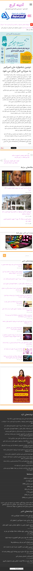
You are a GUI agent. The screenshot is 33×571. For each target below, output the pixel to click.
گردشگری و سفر (29, 497)
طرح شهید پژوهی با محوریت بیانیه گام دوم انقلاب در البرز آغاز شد (20, 155)
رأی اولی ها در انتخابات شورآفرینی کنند (22, 516)
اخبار (24, 28)
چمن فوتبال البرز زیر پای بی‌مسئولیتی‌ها (22, 542)
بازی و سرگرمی (29, 484)
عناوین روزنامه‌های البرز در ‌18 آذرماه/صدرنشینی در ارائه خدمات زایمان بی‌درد (17, 343)
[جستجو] (4, 255)
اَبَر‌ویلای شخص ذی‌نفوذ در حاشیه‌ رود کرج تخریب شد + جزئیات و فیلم (12, 272)
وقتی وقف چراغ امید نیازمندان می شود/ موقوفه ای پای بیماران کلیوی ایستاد (13, 357)
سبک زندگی (30, 489)
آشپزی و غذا (30, 478)
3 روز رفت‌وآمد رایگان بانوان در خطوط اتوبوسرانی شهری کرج (17, 284)
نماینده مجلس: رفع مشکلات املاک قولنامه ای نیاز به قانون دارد (18, 532)
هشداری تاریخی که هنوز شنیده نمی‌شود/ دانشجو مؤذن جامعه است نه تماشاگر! (17, 322)
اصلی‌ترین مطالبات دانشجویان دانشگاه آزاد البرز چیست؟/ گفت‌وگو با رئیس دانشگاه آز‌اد (18, 316)
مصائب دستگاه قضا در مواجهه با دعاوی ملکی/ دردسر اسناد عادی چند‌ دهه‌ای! (17, 309)
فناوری (31, 492)
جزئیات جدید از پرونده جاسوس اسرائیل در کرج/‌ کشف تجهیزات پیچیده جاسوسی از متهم (12, 336)
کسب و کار (30, 495)
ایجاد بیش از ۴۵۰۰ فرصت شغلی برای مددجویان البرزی (18, 561)
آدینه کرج (16, 5)
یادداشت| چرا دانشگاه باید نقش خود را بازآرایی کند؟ (13, 302)
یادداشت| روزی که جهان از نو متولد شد (13, 349)
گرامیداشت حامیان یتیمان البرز (24, 556)
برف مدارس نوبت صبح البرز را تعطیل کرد (21, 520)
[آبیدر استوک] (16, 16)
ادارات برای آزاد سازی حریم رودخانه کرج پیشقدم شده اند (17, 552)
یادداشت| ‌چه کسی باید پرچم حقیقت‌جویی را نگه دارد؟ (11, 265)
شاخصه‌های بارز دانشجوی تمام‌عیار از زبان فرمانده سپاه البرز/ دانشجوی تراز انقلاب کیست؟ (18, 296)
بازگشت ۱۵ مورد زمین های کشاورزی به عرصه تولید (19, 537)
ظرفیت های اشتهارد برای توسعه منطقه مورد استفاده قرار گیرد (11, 161)
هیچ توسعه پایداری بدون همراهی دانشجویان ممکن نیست (14, 328)
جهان (31, 486)
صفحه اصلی (29, 28)
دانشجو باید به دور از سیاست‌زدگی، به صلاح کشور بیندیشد (12, 289)
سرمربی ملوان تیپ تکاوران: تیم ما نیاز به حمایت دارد (18, 547)
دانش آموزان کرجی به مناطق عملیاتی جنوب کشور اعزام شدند (18, 526)
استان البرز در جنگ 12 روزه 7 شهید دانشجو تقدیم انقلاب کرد (17, 279)
